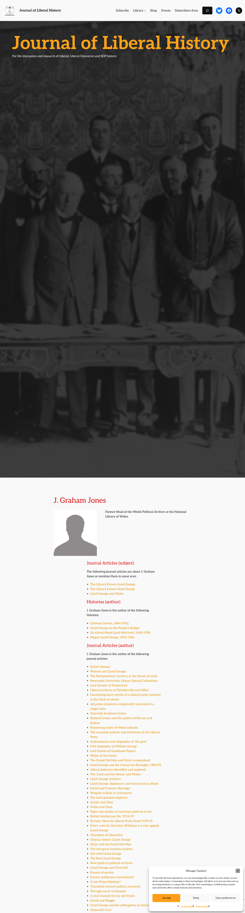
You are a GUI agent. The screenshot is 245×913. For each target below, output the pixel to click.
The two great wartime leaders (111, 849)
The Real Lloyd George (105, 858)
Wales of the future (103, 756)
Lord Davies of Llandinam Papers (113, 751)
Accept (166, 897)
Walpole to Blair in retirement (111, 793)
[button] (238, 871)
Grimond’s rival (100, 910)
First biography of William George (113, 746)
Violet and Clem (101, 807)
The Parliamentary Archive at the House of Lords (123, 676)
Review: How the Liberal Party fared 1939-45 (121, 821)
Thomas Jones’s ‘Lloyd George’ (110, 840)
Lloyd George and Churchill (109, 868)
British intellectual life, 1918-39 (112, 816)
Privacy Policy (203, 906)
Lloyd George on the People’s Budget (115, 628)
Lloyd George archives (105, 779)
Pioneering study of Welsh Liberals (114, 728)
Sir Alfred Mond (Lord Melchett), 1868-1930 (120, 633)
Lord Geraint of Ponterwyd (108, 685)
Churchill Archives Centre (108, 713)
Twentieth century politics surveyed (115, 886)
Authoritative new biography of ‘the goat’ (118, 742)
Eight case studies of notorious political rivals (121, 812)
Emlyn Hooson (100, 667)
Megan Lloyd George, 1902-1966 (112, 637)
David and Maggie (102, 900)
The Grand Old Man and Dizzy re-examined (120, 760)
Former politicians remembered (112, 877)
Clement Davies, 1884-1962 (109, 623)
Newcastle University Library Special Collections (123, 681)
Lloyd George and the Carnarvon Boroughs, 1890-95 (125, 765)
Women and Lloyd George (108, 671)
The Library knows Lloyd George (112, 589)
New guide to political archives (111, 863)
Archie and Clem (101, 802)
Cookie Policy (187, 906)
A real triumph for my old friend (112, 896)
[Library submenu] (145, 10)
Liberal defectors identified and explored (118, 770)
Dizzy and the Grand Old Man (110, 844)
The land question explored (108, 798)
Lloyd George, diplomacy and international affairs (124, 784)
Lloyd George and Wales (107, 594)
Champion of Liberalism (106, 835)
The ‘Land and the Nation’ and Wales (115, 774)
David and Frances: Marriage (110, 788)
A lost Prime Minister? (105, 882)
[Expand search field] (207, 10)
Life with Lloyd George (105, 854)
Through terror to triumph (108, 891)
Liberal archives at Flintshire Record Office (119, 690)
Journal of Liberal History (40, 10)
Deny (196, 897)
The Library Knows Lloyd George (112, 584)
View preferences (225, 897)
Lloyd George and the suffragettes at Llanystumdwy (125, 905)
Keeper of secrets (102, 872)
